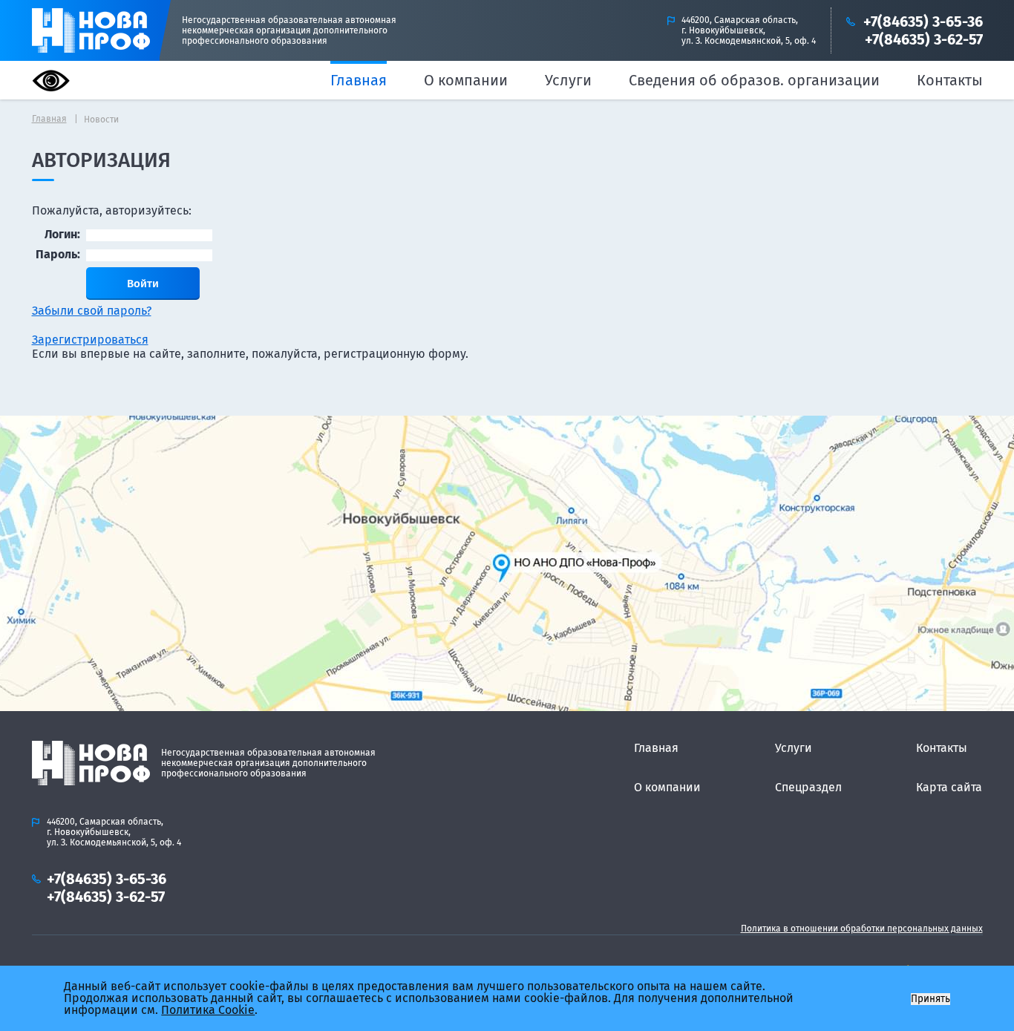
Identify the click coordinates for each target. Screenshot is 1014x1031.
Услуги (568, 80)
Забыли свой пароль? (91, 311)
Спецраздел (808, 787)
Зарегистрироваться (90, 340)
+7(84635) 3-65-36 (923, 21)
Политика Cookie (208, 1010)
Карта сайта (949, 787)
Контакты (950, 80)
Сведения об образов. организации (754, 80)
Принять (930, 999)
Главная (358, 80)
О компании (466, 80)
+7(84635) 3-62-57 (924, 39)
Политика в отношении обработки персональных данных (862, 928)
